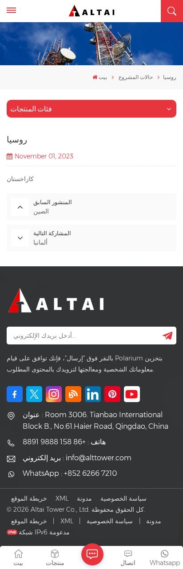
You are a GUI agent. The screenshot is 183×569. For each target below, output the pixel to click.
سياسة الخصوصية (123, 498)
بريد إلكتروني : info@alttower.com (77, 458)
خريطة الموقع (29, 498)
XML (62, 498)
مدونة (84, 498)
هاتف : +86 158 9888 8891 (64, 442)
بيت (103, 77)
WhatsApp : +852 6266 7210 (70, 473)
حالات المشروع (136, 77)
